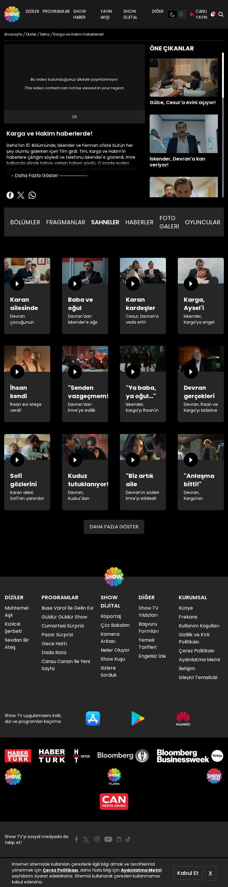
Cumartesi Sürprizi (63, 625)
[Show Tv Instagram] (97, 839)
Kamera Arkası (110, 638)
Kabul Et (188, 873)
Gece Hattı (54, 643)
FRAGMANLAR (65, 222)
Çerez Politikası (60, 870)
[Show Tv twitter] (86, 840)
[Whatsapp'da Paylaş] (32, 195)
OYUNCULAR (202, 222)
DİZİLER (32, 11)
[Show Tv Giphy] (119, 839)
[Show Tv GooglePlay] (138, 718)
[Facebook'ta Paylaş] (10, 195)
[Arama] (221, 14)
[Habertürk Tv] (52, 755)
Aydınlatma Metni (141, 870)
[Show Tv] (12, 14)
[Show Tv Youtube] (108, 839)
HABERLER (139, 222)
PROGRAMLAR (56, 11)
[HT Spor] (81, 755)
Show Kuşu (113, 659)
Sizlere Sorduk (109, 671)
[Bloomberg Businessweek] (190, 755)
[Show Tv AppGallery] (183, 718)
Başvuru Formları (149, 628)
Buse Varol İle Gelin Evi (67, 608)
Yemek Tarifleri (147, 644)
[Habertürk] (18, 755)
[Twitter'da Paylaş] (20, 195)
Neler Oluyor (115, 650)
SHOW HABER (79, 14)
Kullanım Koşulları (199, 625)
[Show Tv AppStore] (93, 718)
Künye (186, 608)
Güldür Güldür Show (64, 616)
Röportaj (111, 616)
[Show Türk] (114, 776)
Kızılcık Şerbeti (13, 628)
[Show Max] (215, 776)
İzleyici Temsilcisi (198, 677)
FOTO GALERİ (169, 222)
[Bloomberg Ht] (123, 755)
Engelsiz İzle (152, 656)
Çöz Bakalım (115, 625)
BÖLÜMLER (25, 222)
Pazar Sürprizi (57, 634)
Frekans (188, 616)
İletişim (187, 668)
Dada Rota (54, 652)
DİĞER (158, 11)
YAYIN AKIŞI (106, 14)
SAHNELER (105, 222)
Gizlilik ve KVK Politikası (194, 638)
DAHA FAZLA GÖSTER (114, 526)
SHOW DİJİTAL (130, 14)
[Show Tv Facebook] (76, 839)
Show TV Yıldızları (149, 612)
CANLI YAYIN (201, 14)
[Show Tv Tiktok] (128, 839)
